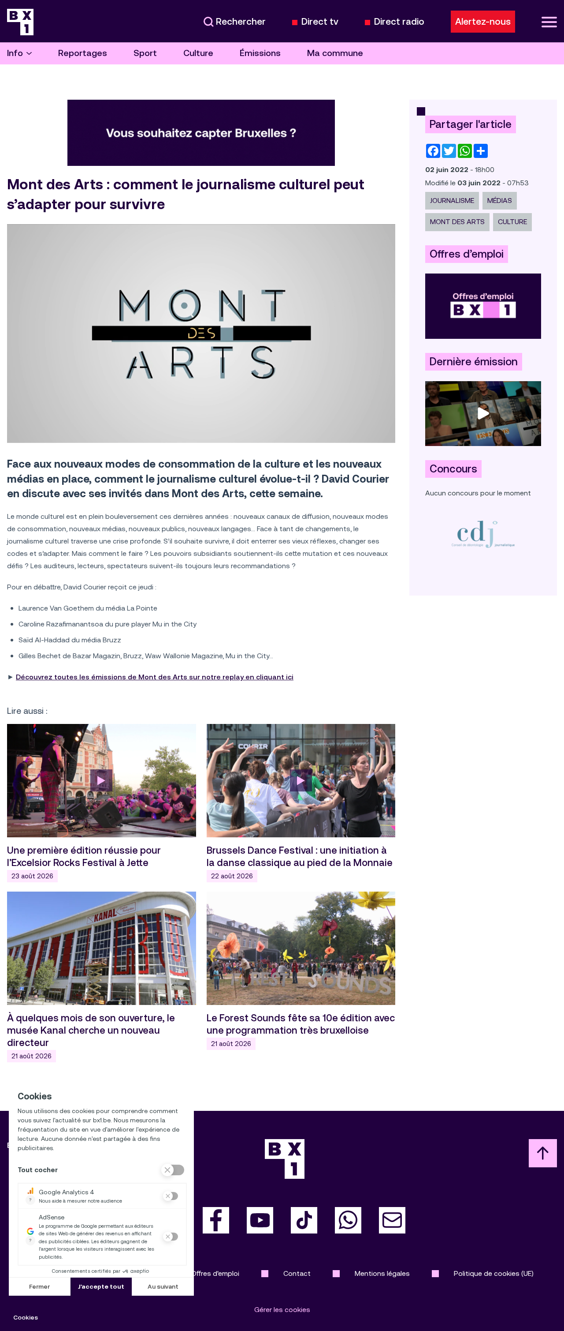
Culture (198, 53)
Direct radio (399, 21)
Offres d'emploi (215, 1273)
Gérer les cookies (282, 1310)
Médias (499, 200)
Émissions (260, 53)
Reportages (82, 53)
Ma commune (335, 53)
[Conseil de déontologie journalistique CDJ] (483, 534)
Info (15, 53)
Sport (145, 53)
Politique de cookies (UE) (494, 1273)
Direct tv (319, 21)
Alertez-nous (483, 21)
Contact (297, 1273)
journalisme (452, 200)
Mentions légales (382, 1273)
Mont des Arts (457, 222)
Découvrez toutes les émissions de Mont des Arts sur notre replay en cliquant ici (154, 677)
